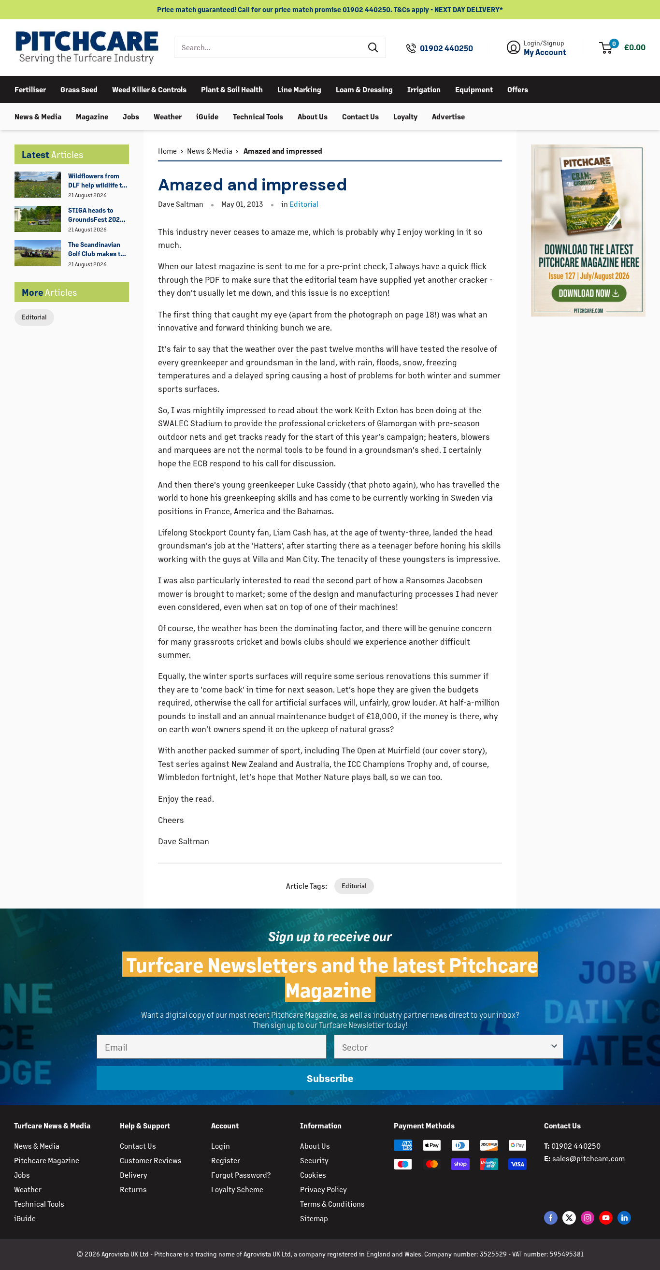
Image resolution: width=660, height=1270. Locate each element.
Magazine (92, 115)
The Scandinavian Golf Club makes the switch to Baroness (98, 249)
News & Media (37, 115)
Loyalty (405, 115)
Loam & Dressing (364, 88)
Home (167, 150)
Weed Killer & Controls (149, 88)
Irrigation (424, 88)
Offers (517, 88)
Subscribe (330, 1078)
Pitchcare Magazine (46, 1160)
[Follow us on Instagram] (587, 1218)
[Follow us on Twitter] (569, 1218)
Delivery (133, 1174)
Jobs (131, 115)
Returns (133, 1189)
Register (225, 1160)
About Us (313, 115)
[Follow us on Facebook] (551, 1218)
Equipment (474, 88)
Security (314, 1160)
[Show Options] (554, 1046)
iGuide (207, 115)
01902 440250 (446, 48)
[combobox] (267, 47)
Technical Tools (258, 115)
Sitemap (314, 1218)
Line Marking (299, 88)
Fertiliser (30, 88)
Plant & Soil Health (232, 88)
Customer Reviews (151, 1160)
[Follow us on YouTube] (606, 1218)
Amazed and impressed (282, 150)
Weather (168, 115)
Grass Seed (79, 88)
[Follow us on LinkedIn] (624, 1218)
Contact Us (360, 115)
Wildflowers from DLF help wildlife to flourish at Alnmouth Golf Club (97, 181)
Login (220, 1145)
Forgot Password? (241, 1174)
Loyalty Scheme (237, 1189)
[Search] (373, 47)
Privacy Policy (323, 1189)
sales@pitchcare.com (588, 1158)
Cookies (313, 1174)
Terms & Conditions (332, 1203)
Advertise (448, 115)
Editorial (34, 317)
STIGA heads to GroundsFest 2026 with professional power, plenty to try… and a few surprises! (96, 215)
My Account (545, 52)
